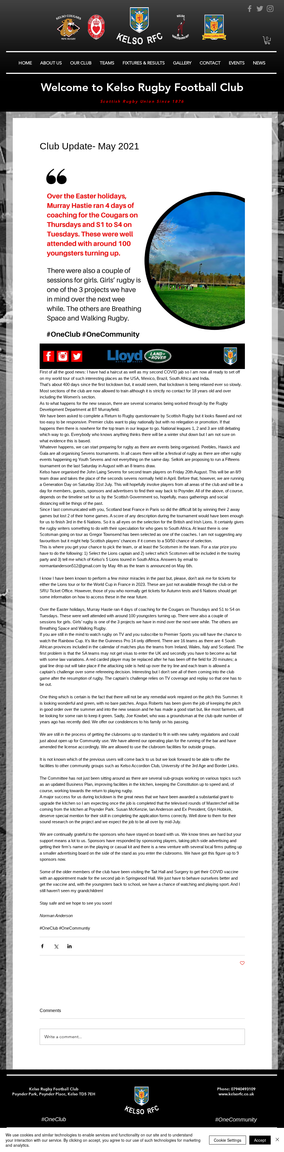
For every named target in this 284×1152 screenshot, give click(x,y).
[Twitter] (259, 8)
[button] (267, 40)
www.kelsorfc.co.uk (236, 1093)
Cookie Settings (227, 1140)
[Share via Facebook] (42, 946)
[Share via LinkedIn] (69, 946)
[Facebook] (249, 8)
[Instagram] (270, 8)
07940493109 (243, 1088)
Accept (260, 1140)
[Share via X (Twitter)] (56, 946)
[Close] (277, 1140)
